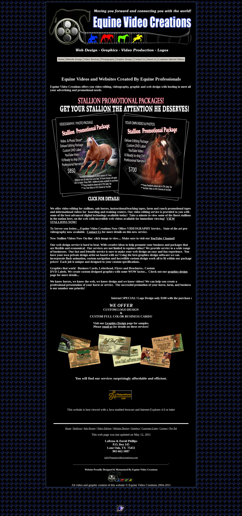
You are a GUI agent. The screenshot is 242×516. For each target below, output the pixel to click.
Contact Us (94, 232)
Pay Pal (173, 428)
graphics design (178, 271)
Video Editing (104, 428)
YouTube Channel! (162, 238)
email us (107, 326)
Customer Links (150, 428)
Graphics (135, 428)
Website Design (121, 428)
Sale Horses (89, 428)
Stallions (77, 428)
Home (68, 428)
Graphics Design (115, 323)
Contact (164, 428)
